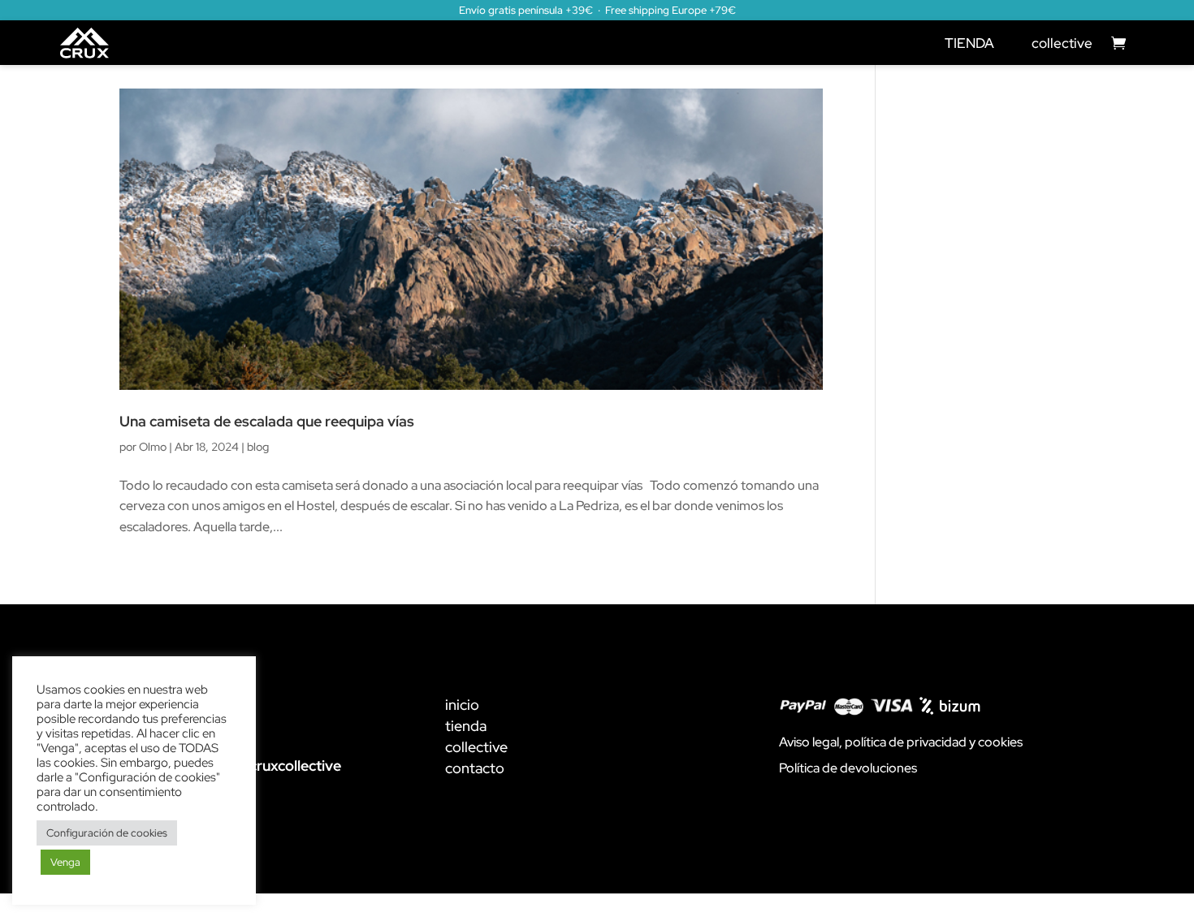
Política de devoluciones (848, 767)
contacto (474, 768)
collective (1062, 43)
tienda (466, 725)
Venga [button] (65, 862)
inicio (462, 704)
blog (258, 446)
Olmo (153, 446)
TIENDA (969, 43)
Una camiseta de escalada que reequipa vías (266, 421)
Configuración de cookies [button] (106, 833)
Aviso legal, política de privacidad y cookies (901, 741)
